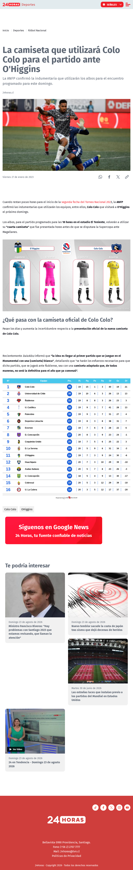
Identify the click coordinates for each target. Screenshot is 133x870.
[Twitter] (118, 176)
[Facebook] (109, 176)
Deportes (18, 30)
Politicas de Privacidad (66, 856)
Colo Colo (10, 509)
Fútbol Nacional (37, 30)
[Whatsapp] (100, 176)
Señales (112, 4)
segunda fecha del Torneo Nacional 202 (86, 202)
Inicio (6, 30)
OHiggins (26, 509)
